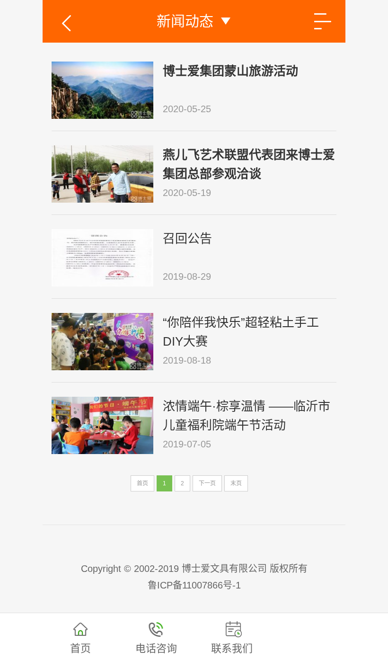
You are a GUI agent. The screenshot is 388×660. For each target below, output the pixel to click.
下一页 (207, 483)
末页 (236, 483)
